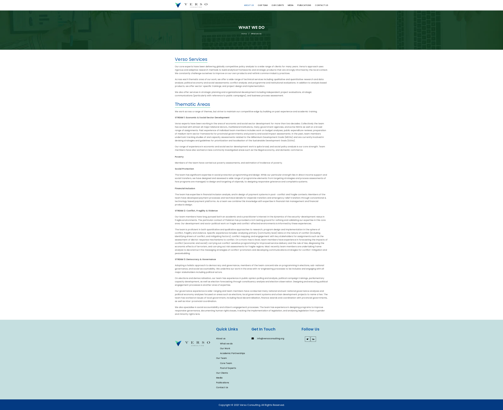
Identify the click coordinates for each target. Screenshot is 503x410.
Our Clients (222, 372)
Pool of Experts (228, 368)
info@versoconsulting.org (270, 338)
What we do (226, 343)
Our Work (225, 348)
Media (219, 377)
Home (244, 33)
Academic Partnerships (232, 353)
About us (220, 338)
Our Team (221, 358)
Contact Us (222, 387)
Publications (222, 382)
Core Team (226, 363)
